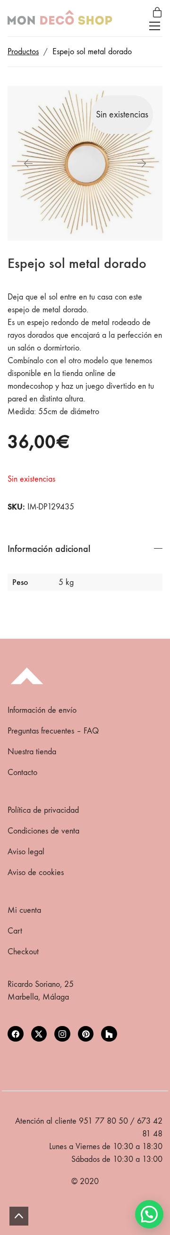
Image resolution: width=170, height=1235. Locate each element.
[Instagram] (62, 1034)
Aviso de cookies (36, 872)
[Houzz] (109, 1034)
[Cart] (157, 13)
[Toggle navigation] (154, 26)
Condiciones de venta (43, 831)
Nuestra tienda (32, 752)
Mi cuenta (24, 910)
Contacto (22, 772)
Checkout (23, 952)
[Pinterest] (86, 1034)
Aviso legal (26, 852)
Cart (15, 931)
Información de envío (42, 710)
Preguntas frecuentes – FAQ (53, 731)
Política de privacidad (43, 810)
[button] (149, 1214)
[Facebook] (16, 1034)
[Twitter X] (39, 1034)
